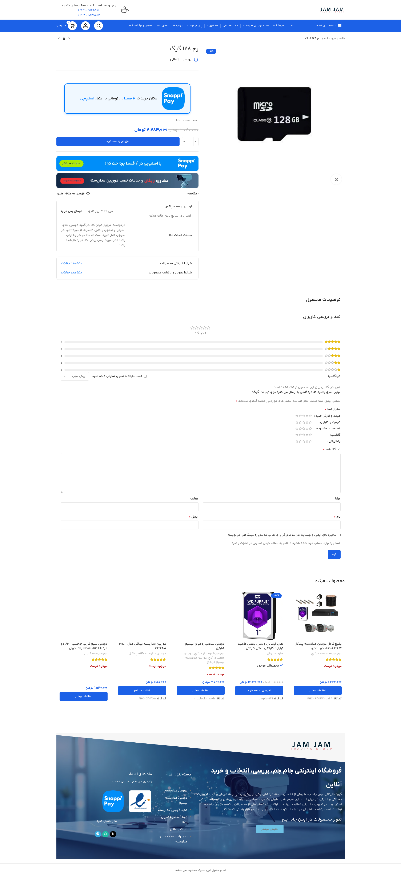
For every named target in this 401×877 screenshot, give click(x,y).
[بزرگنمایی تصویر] (336, 179)
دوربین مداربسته (176, 790)
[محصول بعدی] (58, 38)
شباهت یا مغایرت (329, 429)
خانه (342, 38)
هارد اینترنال (275, 653)
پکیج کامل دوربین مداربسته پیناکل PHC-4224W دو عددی (318, 646)
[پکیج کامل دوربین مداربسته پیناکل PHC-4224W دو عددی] (318, 616)
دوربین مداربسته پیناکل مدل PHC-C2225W (142, 646)
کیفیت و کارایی (330, 423)
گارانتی (336, 435)
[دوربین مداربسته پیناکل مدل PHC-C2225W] (142, 616)
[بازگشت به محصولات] (64, 38)
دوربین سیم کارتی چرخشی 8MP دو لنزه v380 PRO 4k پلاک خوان (84, 646)
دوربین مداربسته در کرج (326, 653)
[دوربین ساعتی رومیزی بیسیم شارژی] (201, 616)
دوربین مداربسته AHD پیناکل (147, 653)
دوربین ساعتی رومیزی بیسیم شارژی (205, 646)
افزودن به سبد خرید (117, 141)
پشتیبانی (335, 442)
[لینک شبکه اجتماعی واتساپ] (105, 834)
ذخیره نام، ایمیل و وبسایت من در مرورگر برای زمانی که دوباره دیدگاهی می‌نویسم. (281, 535)
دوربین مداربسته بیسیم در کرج (205, 660)
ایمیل (194, 517)
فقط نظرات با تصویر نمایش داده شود (117, 376)
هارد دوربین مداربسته (173, 810)
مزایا (338, 498)
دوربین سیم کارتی (96, 653)
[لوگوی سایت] (332, 9)
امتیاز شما (333, 410)
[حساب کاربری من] (85, 25)
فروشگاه (330, 38)
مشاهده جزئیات (71, 263)
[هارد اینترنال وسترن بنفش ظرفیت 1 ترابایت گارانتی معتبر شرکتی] (259, 616)
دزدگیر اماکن (179, 829)
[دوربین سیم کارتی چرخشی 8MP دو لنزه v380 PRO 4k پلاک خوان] (84, 616)
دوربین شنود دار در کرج (209, 653)
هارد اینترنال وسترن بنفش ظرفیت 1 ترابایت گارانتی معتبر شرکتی (259, 646)
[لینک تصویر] (311, 745)
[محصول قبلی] (69, 38)
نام (337, 517)
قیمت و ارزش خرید (328, 416)
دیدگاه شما (332, 449)
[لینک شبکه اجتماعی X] (113, 834)
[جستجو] (98, 25)
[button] (259, 690)
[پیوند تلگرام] (98, 834)
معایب (194, 498)
